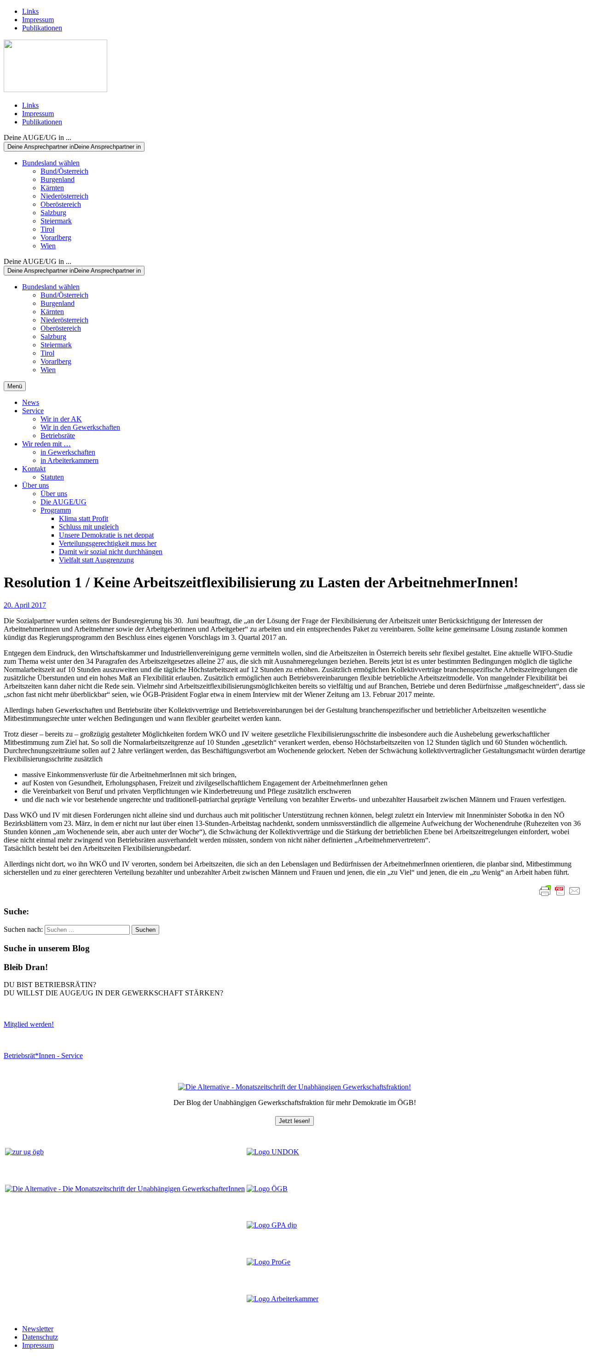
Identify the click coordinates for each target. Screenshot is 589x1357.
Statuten (52, 477)
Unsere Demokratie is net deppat (106, 535)
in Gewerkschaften (67, 452)
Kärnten (52, 188)
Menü (14, 386)
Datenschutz (40, 1337)
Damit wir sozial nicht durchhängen (110, 552)
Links (30, 11)
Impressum (38, 19)
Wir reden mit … (46, 444)
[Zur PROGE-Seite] (268, 1262)
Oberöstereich (60, 204)
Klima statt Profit (83, 518)
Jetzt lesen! (294, 1120)
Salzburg (53, 212)
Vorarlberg (55, 237)
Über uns (35, 485)
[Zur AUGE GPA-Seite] (272, 1225)
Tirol (47, 229)
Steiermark (56, 221)
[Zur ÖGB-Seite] (267, 1189)
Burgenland (57, 179)
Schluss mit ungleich (89, 527)
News (30, 402)
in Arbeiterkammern (69, 460)
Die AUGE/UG (63, 502)
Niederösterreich (64, 196)
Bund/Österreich (64, 171)
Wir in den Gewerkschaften (80, 427)
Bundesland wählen (51, 163)
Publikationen (42, 28)
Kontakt (34, 469)
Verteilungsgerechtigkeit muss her (107, 543)
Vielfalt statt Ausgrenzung (96, 560)
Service (33, 411)
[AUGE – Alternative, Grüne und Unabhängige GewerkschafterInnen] (55, 90)
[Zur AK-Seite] (282, 1299)
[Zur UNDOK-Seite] (273, 1152)
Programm (55, 510)
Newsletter (37, 1329)
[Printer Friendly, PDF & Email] (560, 891)
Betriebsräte (57, 435)
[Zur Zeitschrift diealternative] (125, 1189)
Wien (48, 246)
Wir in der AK (61, 419)
